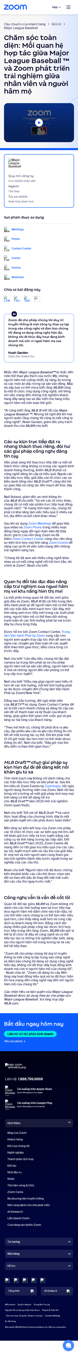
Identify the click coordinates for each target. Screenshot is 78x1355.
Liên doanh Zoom (18, 1218)
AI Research (15, 1211)
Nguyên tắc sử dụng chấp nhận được (22, 1310)
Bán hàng (13, 1253)
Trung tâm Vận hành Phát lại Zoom (37, 634)
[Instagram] (42, 1280)
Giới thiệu (13, 1123)
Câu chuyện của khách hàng (25, 24)
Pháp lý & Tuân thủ (50, 1310)
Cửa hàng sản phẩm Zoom (24, 1225)
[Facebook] (33, 1280)
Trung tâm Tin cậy (42, 1304)
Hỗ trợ (11, 1266)
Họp (55, 7)
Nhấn (10, 1179)
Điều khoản (10, 1304)
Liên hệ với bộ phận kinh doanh (32, 1034)
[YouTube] (25, 1280)
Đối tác (11, 1165)
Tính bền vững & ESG (20, 1185)
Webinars (18, 277)
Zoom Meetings (39, 523)
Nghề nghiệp (15, 1152)
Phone (16, 239)
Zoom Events (58, 543)
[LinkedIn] (7, 1280)
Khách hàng (15, 1139)
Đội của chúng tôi (18, 1146)
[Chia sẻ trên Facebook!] (17, 299)
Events (16, 258)
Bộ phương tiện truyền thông (25, 1198)
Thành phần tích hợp (20, 1159)
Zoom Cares (15, 1192)
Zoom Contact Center (28, 539)
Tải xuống (13, 1242)
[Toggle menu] (68, 7)
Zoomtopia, (53, 786)
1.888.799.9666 (30, 1079)
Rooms (16, 267)
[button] (39, 122)
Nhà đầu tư (14, 1172)
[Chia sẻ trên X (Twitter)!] (27, 299)
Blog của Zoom (17, 1133)
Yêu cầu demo (15, 1041)
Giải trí (56, 24)
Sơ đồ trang (10, 1321)
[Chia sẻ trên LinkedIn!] (7, 299)
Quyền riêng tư (24, 1304)
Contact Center (21, 248)
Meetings (18, 229)
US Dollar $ (50, 1290)
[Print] (37, 299)
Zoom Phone (32, 527)
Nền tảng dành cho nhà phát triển (28, 1205)
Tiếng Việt (13, 1290)
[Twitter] (16, 1280)
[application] (39, 122)
